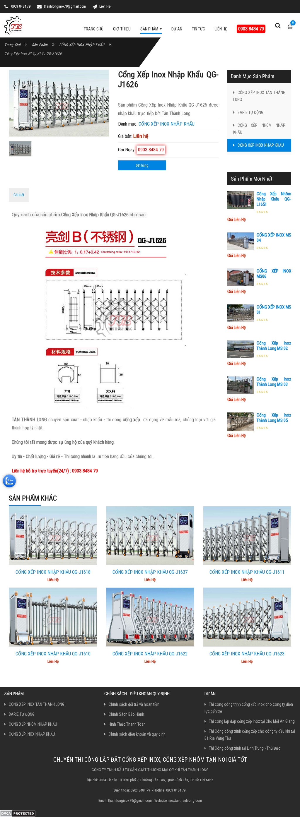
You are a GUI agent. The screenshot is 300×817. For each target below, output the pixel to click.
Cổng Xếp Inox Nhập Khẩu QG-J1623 (246, 654)
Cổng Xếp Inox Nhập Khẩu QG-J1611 (246, 572)
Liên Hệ (105, 6)
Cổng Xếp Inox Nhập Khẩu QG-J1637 (150, 572)
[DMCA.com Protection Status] (17, 813)
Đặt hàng (142, 165)
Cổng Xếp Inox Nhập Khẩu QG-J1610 (53, 654)
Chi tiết (18, 195)
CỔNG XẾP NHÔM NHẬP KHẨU (259, 129)
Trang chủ (12, 45)
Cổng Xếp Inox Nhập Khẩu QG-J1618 (53, 572)
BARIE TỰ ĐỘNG (250, 112)
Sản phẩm (40, 45)
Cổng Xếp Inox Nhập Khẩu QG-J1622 (150, 654)
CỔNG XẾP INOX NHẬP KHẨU (82, 45)
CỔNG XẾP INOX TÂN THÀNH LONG (259, 96)
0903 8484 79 (251, 29)
